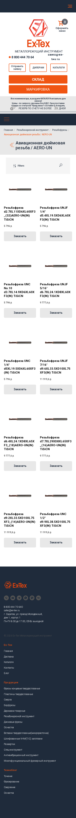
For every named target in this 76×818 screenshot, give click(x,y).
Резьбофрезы (59, 130)
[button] (17, 68)
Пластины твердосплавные (18, 694)
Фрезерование (11, 781)
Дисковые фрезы (13, 722)
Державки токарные (14, 711)
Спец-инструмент (13, 749)
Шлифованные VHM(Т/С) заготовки (23, 738)
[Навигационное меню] (70, 6)
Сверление (9, 787)
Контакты (9, 667)
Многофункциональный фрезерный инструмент (30, 761)
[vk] (38, 597)
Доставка (9, 656)
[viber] (32, 597)
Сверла (8, 699)
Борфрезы (9, 705)
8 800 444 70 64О (13, 607)
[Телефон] (6, 597)
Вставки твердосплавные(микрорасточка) (26, 733)
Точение (8, 776)
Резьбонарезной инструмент (33, 130)
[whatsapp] (25, 597)
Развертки (9, 744)
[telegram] (19, 597)
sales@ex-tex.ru (12, 610)
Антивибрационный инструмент (21, 755)
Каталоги (9, 662)
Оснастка (9, 727)
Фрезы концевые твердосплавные (22, 688)
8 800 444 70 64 (22, 57)
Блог (6, 673)
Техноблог (10, 770)
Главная (8, 130)
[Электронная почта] (12, 597)
